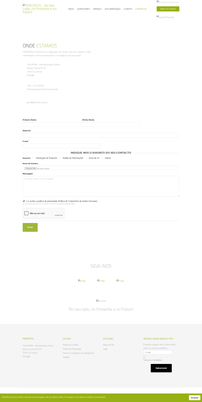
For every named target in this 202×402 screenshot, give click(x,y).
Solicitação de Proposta (46, 158)
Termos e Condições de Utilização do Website (78, 355)
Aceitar (194, 397)
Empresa (27, 130)
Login (105, 349)
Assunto (27, 158)
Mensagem (28, 173)
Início (71, 9)
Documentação (112, 9)
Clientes (128, 9)
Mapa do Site (108, 344)
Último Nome (88, 120)
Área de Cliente (168, 9)
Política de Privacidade (72, 349)
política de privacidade (66, 204)
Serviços (97, 9)
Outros (108, 158)
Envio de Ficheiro (30, 163)
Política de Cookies (71, 344)
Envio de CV (94, 158)
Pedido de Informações (73, 158)
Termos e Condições (152, 360)
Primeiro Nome (29, 120)
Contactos (141, 9)
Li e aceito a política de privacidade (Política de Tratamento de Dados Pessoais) (61, 201)
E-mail (25, 141)
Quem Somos (83, 9)
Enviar (30, 227)
